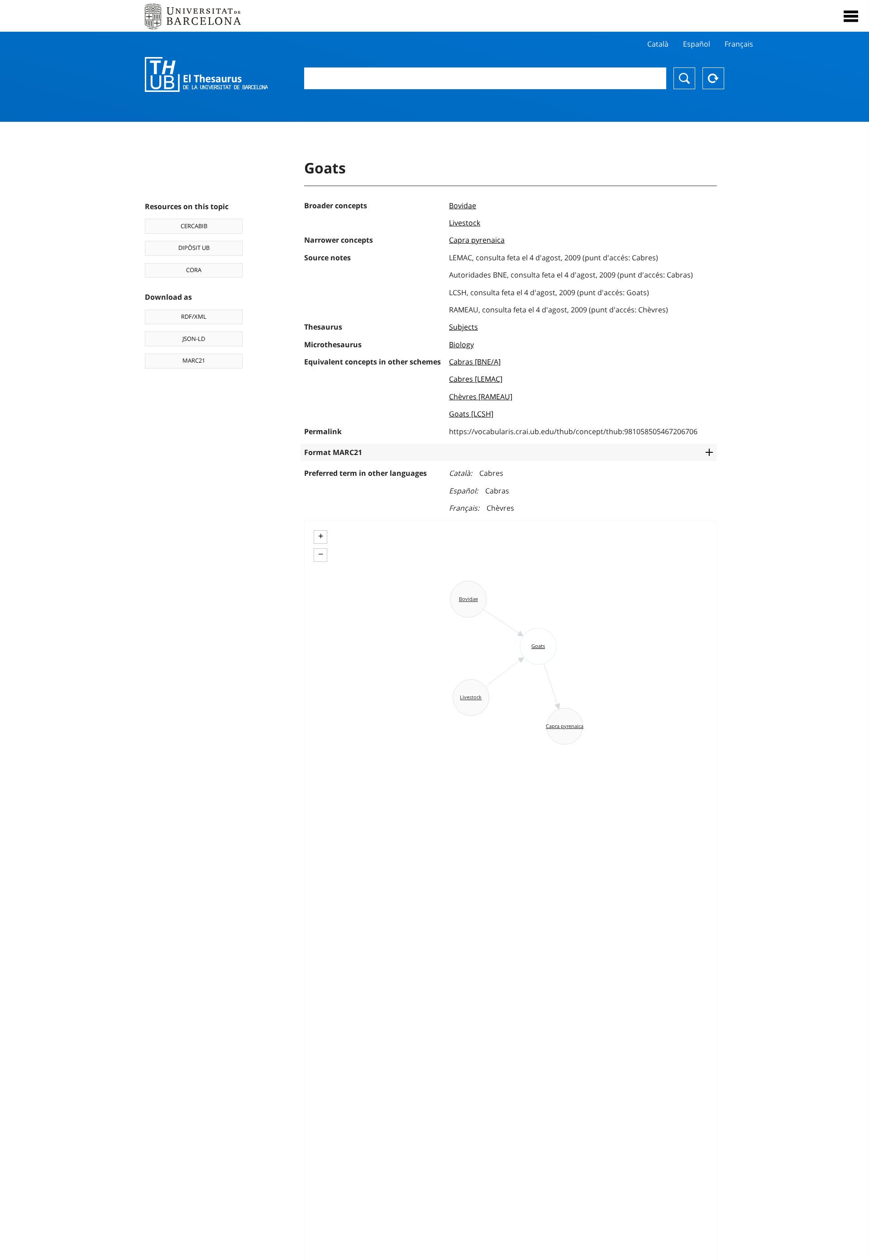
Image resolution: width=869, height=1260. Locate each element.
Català (657, 44)
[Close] (851, 16)
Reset (713, 78)
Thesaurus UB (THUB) (206, 75)
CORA (193, 270)
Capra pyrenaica (477, 240)
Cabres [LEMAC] (475, 379)
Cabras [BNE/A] (475, 362)
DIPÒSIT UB (194, 248)
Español (696, 44)
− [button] (320, 554)
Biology (461, 345)
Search (684, 78)
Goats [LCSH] (471, 414)
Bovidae (462, 206)
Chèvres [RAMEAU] (480, 397)
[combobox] (485, 78)
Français (739, 44)
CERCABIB (194, 226)
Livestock (464, 223)
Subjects (463, 327)
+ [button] (320, 536)
